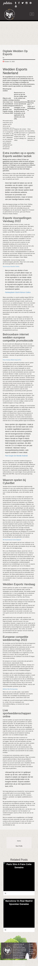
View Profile (19, 846)
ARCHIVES (32, 950)
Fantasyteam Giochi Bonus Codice (18, 292)
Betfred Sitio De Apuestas (10, 689)
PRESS (31, 951)
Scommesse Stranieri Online (11, 266)
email (18, 958)
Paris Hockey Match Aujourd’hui (12, 360)
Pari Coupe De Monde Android (16, 456)
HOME (31, 944)
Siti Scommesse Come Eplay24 (12, 539)
